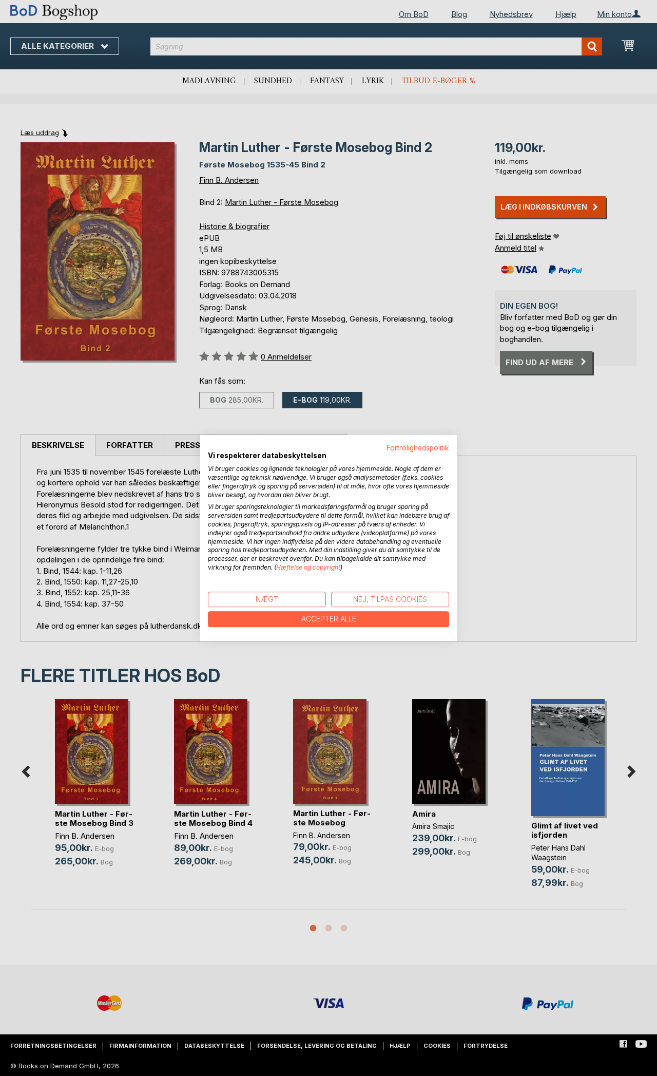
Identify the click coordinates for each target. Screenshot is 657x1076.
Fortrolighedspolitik (418, 448)
